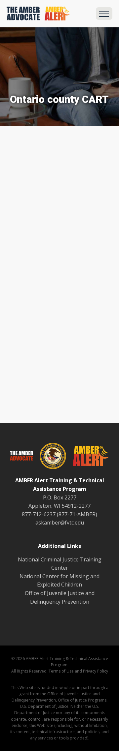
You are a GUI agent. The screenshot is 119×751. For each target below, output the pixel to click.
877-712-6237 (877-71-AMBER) (59, 514)
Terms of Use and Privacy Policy (78, 671)
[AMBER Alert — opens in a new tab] (87, 457)
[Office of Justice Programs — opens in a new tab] (49, 457)
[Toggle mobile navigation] (104, 13)
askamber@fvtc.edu (59, 522)
